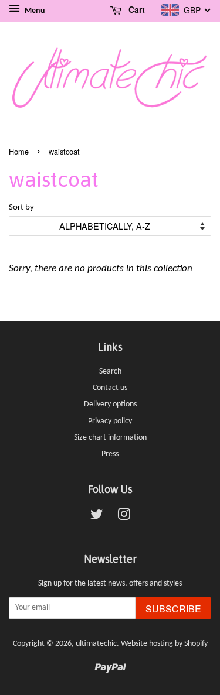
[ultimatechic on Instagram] (123, 517)
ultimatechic (96, 643)
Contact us (110, 388)
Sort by (21, 207)
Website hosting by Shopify (164, 643)
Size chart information (110, 437)
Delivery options (110, 404)
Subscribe (173, 608)
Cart (135, 9)
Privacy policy (110, 421)
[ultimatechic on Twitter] (96, 517)
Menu (34, 10)
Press (110, 454)
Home (19, 151)
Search (110, 371)
